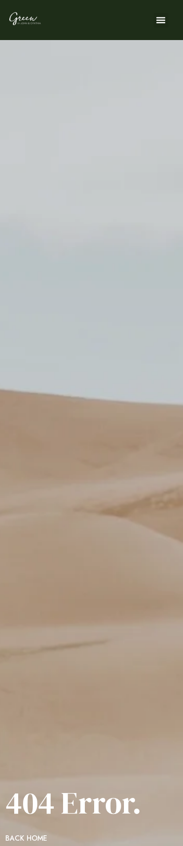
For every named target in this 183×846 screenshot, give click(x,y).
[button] (161, 20)
